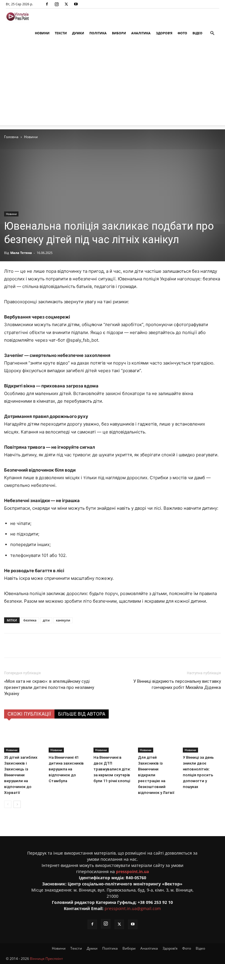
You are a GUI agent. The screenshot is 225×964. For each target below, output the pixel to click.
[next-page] (17, 804)
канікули (63, 620)
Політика (98, 33)
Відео (197, 33)
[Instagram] (56, 4)
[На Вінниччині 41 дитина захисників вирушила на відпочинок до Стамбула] (68, 739)
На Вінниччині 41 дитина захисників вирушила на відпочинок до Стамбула (66, 769)
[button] (212, 33)
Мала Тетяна (21, 252)
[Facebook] (46, 4)
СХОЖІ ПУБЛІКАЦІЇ (29, 714)
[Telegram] (82, 645)
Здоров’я (164, 33)
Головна (11, 136)
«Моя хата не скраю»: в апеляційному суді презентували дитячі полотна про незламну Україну (49, 687)
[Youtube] (75, 4)
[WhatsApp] (109, 645)
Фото (182, 33)
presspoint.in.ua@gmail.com (133, 908)
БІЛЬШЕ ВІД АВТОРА (81, 714)
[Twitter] (66, 4)
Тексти (61, 33)
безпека (29, 620)
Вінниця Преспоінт (46, 958)
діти (46, 620)
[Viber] (95, 645)
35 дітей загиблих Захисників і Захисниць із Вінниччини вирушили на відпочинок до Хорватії (21, 775)
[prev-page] (7, 804)
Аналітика (141, 33)
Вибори (119, 33)
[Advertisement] (112, 84)
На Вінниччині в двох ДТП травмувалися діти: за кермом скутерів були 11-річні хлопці (112, 769)
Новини (42, 33)
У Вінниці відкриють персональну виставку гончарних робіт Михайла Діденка (177, 684)
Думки (78, 33)
